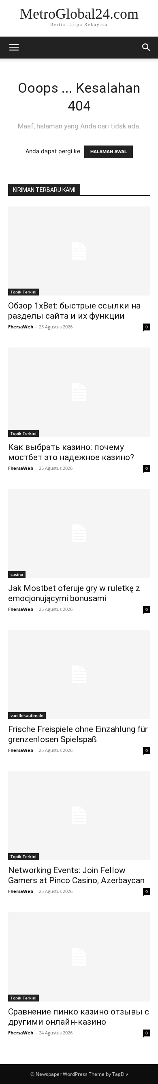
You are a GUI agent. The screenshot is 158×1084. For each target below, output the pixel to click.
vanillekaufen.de (27, 715)
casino (17, 574)
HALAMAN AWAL (108, 151)
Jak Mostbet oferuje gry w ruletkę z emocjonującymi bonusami (74, 593)
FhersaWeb (20, 327)
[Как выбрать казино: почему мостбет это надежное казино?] (79, 392)
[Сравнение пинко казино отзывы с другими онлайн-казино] (79, 956)
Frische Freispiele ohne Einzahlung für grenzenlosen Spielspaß (78, 734)
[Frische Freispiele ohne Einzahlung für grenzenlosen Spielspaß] (79, 674)
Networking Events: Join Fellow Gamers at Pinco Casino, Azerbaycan (76, 875)
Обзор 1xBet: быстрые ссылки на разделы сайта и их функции (74, 311)
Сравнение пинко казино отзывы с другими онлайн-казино (78, 1017)
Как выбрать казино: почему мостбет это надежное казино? (71, 452)
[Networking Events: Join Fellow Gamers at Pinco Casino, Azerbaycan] (79, 815)
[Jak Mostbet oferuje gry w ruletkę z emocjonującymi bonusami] (79, 533)
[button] (14, 48)
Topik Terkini (23, 292)
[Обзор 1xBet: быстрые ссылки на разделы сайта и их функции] (79, 250)
